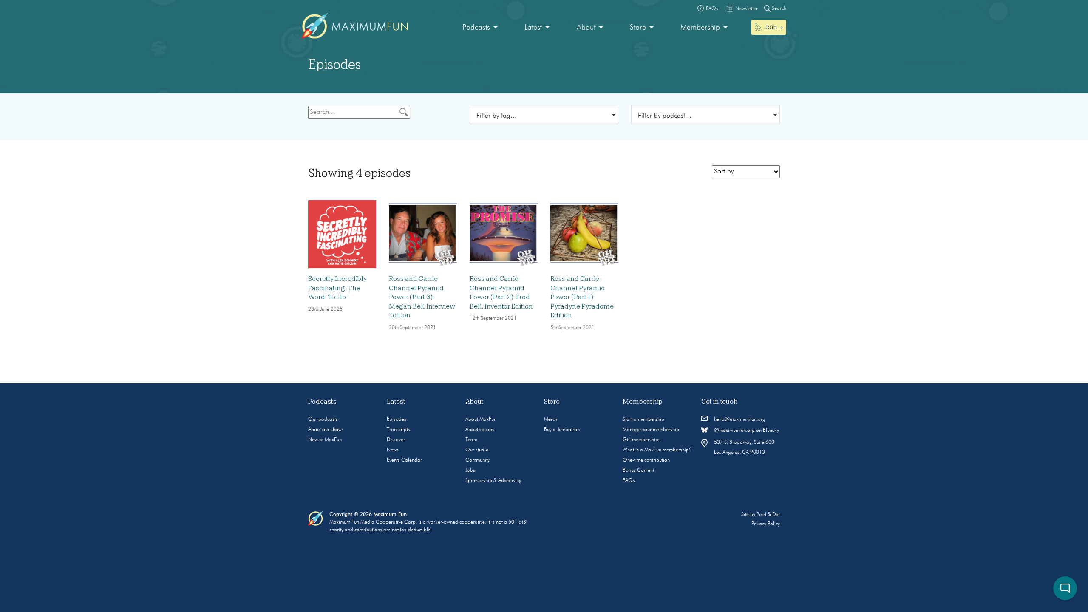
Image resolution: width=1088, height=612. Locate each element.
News (393, 450)
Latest (533, 27)
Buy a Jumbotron (562, 429)
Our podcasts (323, 419)
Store (638, 27)
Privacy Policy (765, 524)
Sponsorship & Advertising (493, 480)
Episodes (396, 419)
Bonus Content (638, 470)
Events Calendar (404, 460)
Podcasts (476, 27)
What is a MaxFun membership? (657, 450)
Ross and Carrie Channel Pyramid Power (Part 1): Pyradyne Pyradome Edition (582, 297)
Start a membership (643, 419)
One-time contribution (646, 460)
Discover (396, 439)
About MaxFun (480, 419)
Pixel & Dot (768, 514)
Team (471, 439)
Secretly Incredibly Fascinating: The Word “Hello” (337, 288)
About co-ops (479, 429)
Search (778, 8)
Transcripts (398, 429)
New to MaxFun (325, 439)
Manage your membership (651, 429)
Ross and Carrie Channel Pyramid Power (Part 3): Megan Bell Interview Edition (422, 297)
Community (477, 460)
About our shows (326, 429)
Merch (550, 419)
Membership (700, 27)
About (586, 27)
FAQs (629, 480)
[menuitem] (480, 28)
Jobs (470, 470)
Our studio (477, 450)
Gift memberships (641, 439)
